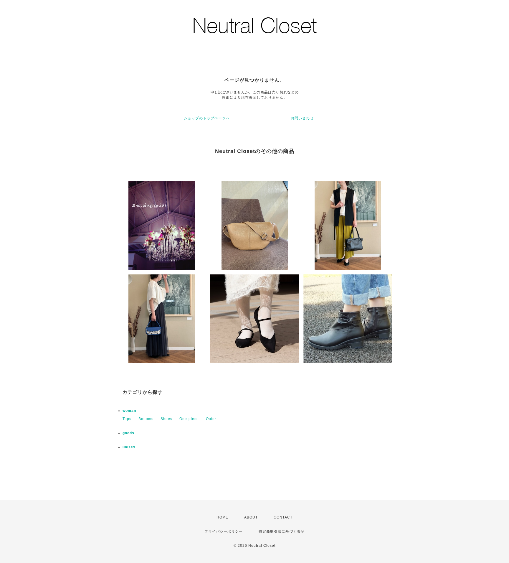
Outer (211, 419)
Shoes (166, 419)
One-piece (189, 419)
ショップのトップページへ (207, 118)
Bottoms (145, 419)
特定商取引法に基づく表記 (282, 531)
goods (128, 433)
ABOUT (251, 517)
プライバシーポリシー (223, 531)
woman (129, 411)
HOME (222, 517)
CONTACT (283, 517)
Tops (127, 419)
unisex (129, 447)
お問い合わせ (302, 118)
